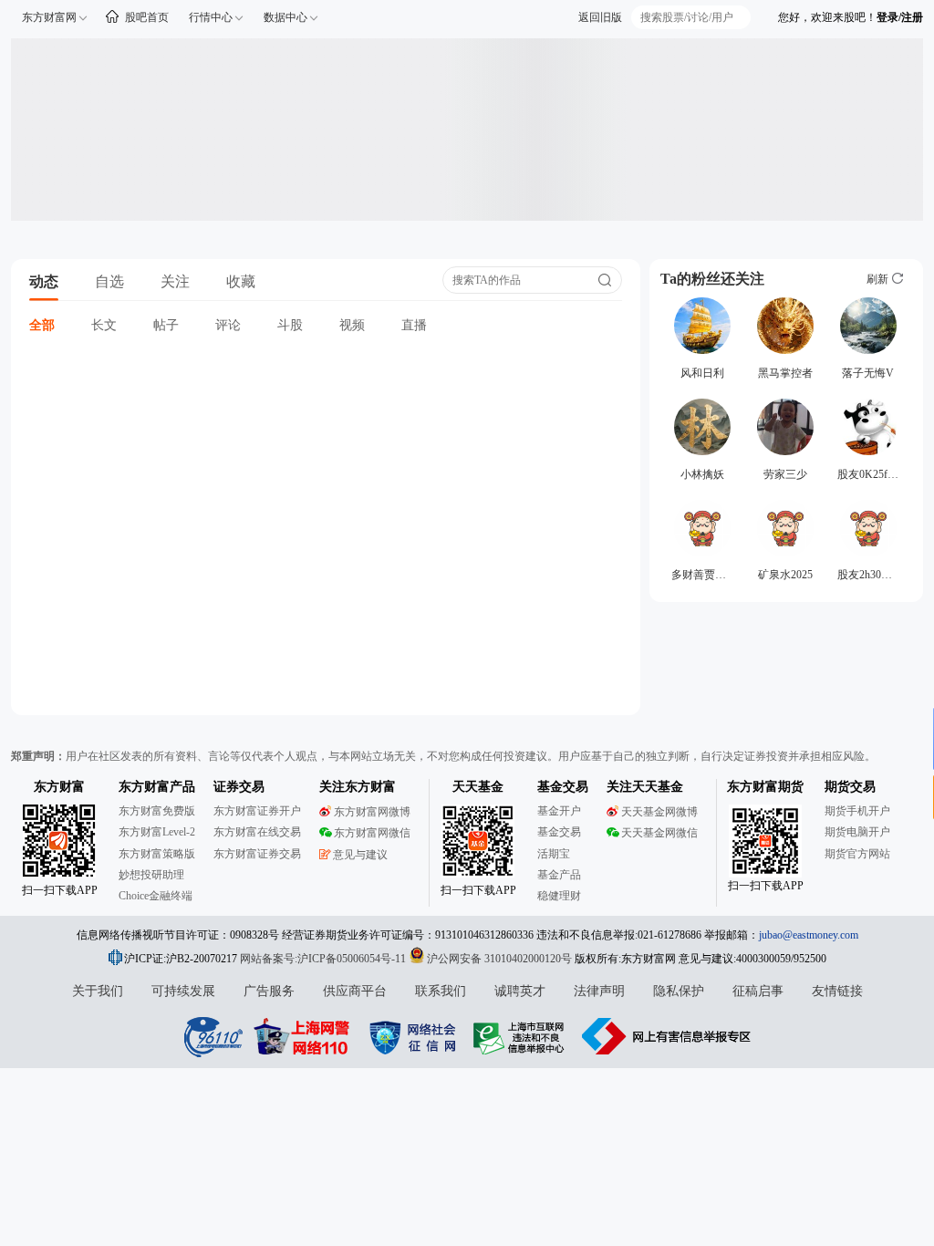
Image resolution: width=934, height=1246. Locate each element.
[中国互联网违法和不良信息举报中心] (667, 1036)
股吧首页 (147, 17)
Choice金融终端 (155, 895)
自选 (109, 281)
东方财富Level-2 (157, 831)
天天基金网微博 (659, 811)
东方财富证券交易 (257, 853)
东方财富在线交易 (257, 831)
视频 (352, 325)
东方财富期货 (765, 787)
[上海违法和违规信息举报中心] (522, 1036)
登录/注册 (900, 17)
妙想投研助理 (151, 874)
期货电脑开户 (857, 831)
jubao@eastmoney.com (808, 935)
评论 (228, 325)
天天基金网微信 (659, 832)
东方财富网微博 (372, 811)
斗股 (290, 325)
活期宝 (553, 853)
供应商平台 (355, 991)
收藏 (240, 281)
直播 (414, 325)
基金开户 (559, 811)
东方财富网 (49, 17)
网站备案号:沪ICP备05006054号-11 (324, 958)
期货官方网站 (857, 853)
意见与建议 (360, 854)
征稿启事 (758, 991)
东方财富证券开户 (257, 811)
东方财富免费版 (157, 811)
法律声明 (599, 991)
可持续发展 (183, 991)
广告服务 (269, 991)
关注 (175, 281)
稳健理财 (559, 895)
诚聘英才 (519, 991)
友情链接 (837, 991)
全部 (42, 325)
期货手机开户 (857, 811)
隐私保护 (678, 991)
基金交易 (559, 831)
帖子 (166, 325)
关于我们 (97, 991)
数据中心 (285, 17)
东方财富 (59, 787)
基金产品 (559, 874)
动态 (43, 281)
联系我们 (440, 991)
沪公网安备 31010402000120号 (499, 958)
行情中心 (211, 17)
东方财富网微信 (372, 832)
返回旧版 (600, 17)
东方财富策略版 (157, 853)
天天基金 (477, 787)
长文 (104, 325)
